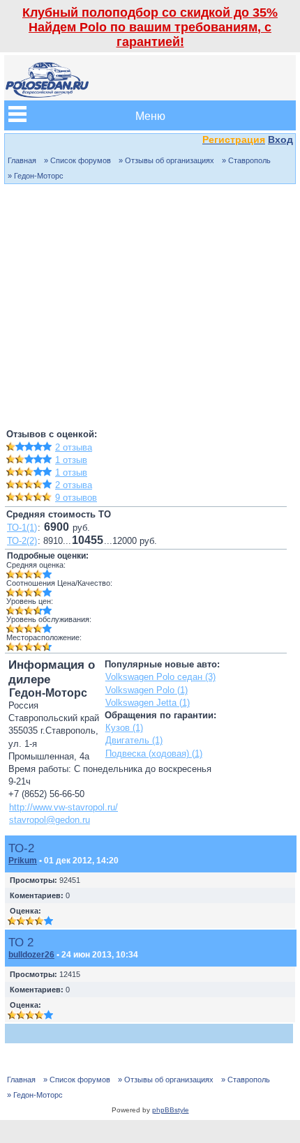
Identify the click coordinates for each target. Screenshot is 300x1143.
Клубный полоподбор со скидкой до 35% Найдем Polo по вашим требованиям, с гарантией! (150, 27)
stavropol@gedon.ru (49, 820)
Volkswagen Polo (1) (146, 690)
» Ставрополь (246, 160)
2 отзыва (73, 447)
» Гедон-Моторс (35, 176)
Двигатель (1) (134, 740)
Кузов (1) (124, 727)
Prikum (22, 860)
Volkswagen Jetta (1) (147, 702)
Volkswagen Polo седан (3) (160, 677)
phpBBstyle (170, 1110)
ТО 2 (20, 942)
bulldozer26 (31, 955)
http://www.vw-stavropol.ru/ (63, 807)
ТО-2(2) (22, 541)
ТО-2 (21, 848)
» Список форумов (77, 160)
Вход (280, 139)
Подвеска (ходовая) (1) (153, 753)
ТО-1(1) (22, 527)
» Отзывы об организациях (166, 160)
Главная (22, 160)
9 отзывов (76, 497)
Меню (150, 115)
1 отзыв (71, 460)
